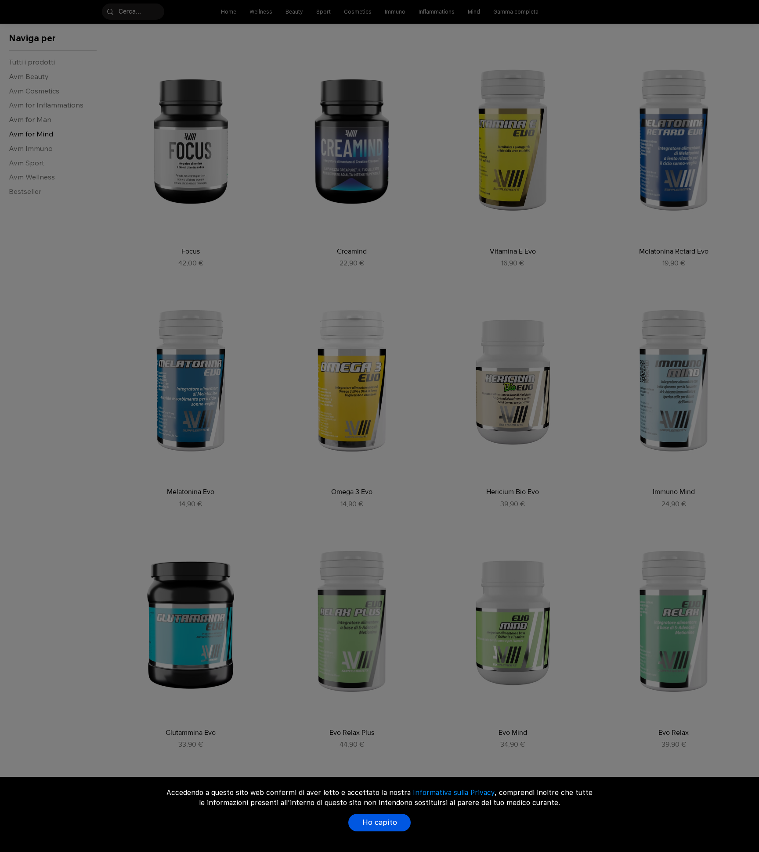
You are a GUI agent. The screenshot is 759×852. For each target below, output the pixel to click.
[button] (379, 822)
